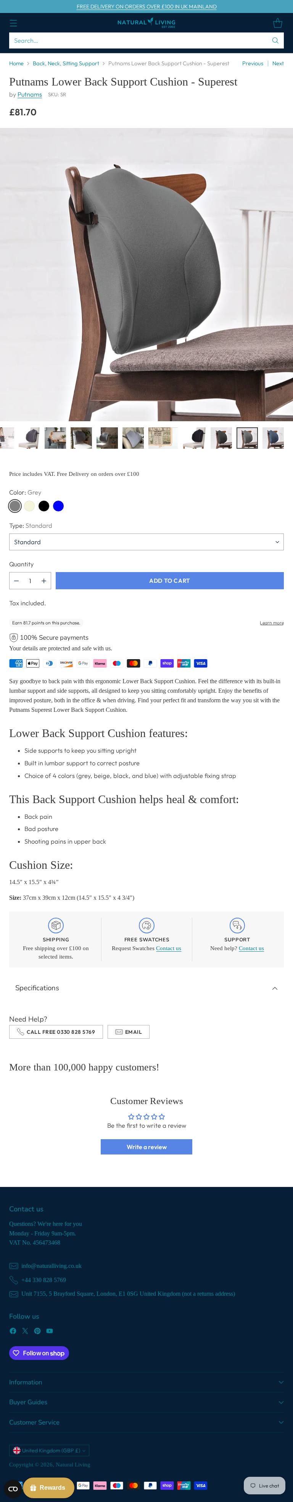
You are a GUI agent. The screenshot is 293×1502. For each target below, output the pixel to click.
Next (278, 63)
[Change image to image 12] (194, 438)
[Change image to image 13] (221, 438)
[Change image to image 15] (273, 438)
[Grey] (15, 506)
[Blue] (58, 506)
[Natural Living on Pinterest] (37, 1332)
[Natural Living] (146, 23)
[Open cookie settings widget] (13, 1489)
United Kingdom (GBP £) (51, 1450)
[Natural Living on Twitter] (25, 1332)
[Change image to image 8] (81, 438)
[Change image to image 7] (55, 438)
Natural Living (73, 1465)
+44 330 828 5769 (43, 1280)
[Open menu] (13, 23)
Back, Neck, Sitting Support (66, 63)
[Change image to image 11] (163, 438)
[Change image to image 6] (29, 438)
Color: (25, 492)
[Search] (275, 40)
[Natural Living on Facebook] (13, 1332)
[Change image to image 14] (247, 438)
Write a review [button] (147, 1147)
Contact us (168, 948)
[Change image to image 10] (133, 438)
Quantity (21, 564)
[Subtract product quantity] (16, 580)
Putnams (30, 94)
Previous (252, 63)
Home (16, 63)
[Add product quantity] (44, 580)
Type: (30, 525)
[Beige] (29, 506)
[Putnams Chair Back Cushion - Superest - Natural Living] (146, 274)
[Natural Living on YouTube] (49, 1332)
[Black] (44, 506)
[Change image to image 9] (107, 438)
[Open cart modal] (277, 23)
